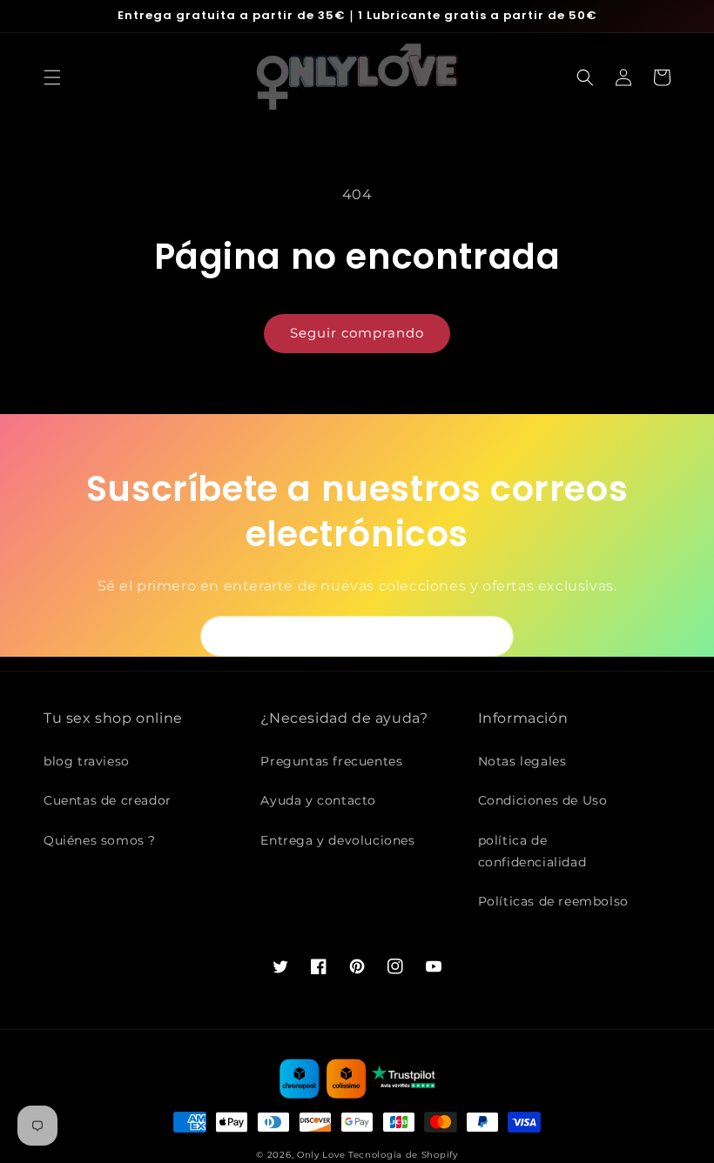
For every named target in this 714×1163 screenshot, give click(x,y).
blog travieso (87, 761)
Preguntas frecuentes (331, 761)
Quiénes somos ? (100, 840)
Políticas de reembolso (553, 901)
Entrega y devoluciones (337, 840)
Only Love (321, 1154)
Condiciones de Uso (543, 800)
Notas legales (522, 761)
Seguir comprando (357, 332)
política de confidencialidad (532, 851)
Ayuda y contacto (318, 800)
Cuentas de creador (108, 800)
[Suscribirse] (494, 636)
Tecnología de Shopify (403, 1154)
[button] (52, 77)
